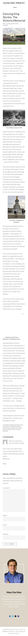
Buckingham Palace (15, 426)
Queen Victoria (7, 429)
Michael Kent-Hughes (16, 428)
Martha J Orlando (14, 441)
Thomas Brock (15, 174)
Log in (16, 631)
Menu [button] (15, 7)
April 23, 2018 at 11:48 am (16, 443)
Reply (5, 463)
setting (13, 429)
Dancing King (7, 343)
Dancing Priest (14, 3)
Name (5, 515)
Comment (6, 488)
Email (5, 525)
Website (5, 534)
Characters (12, 424)
